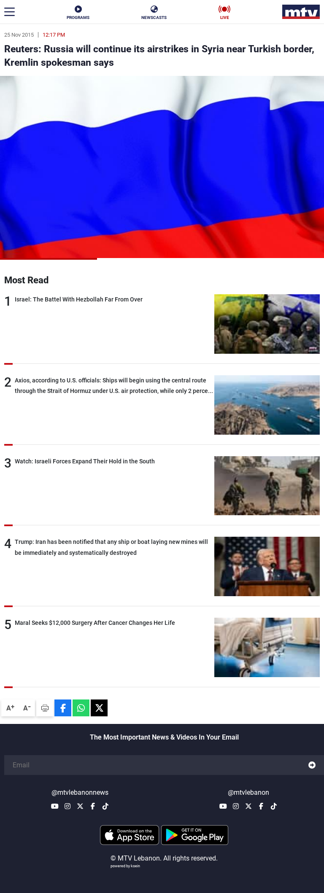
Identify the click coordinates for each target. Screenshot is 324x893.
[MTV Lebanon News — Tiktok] (105, 806)
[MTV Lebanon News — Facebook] (92, 806)
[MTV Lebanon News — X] (80, 806)
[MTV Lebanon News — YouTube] (55, 806)
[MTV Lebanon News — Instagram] (67, 806)
